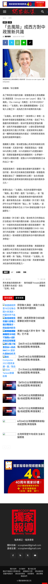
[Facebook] (5, 42)
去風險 (18, 272)
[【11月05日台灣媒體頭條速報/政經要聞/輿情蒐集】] (9, 372)
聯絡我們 (24, 576)
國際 (10, 18)
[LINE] (23, 42)
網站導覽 (39, 574)
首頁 (4, 18)
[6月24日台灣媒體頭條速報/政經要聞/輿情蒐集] (9, 424)
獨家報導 (8, 36)
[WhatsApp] (17, 42)
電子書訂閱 (32, 569)
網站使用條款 (20, 574)
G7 (12, 272)
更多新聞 (19, 298)
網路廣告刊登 (28, 571)
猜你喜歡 (8, 298)
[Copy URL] (30, 42)
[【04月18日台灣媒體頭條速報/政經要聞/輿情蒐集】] (9, 359)
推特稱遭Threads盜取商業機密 (34, 284)
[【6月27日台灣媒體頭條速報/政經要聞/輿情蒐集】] (9, 411)
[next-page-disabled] (8, 447)
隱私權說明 (39, 571)
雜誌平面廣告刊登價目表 (11, 571)
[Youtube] (35, 555)
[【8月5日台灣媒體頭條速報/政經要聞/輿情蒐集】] (9, 385)
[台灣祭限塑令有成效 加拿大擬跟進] (9, 437)
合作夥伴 (22, 569)
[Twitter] (11, 42)
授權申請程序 (8, 574)
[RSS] (20, 555)
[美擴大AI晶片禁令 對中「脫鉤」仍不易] (9, 353)
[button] (4, 11)
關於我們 (13, 569)
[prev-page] (4, 447)
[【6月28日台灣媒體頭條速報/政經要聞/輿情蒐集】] (9, 398)
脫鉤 (24, 272)
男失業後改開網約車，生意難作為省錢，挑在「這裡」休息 (13, 286)
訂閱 (9, 22)
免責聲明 (30, 574)
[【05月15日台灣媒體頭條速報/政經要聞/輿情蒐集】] (9, 347)
